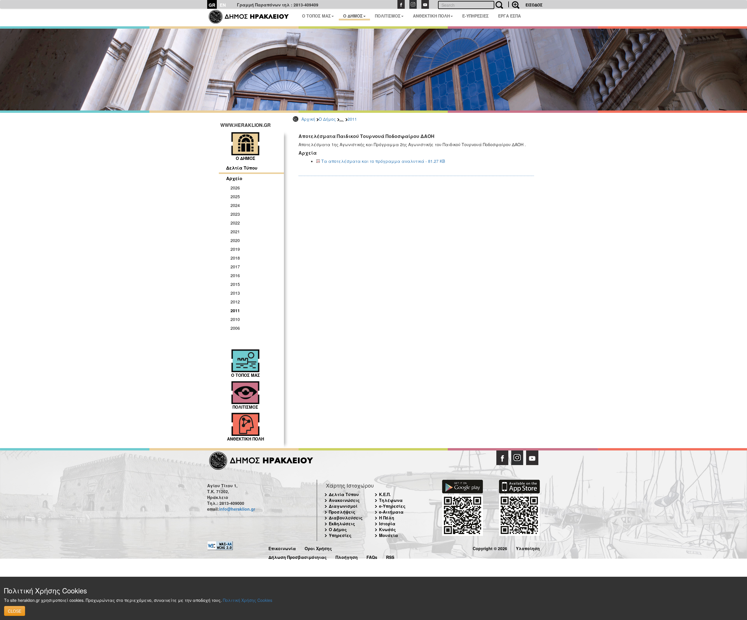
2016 (235, 275)
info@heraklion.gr (237, 509)
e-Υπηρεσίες (392, 506)
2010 (235, 319)
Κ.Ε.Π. (385, 494)
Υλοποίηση (528, 547)
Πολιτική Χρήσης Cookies (247, 600)
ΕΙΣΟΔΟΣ (534, 5)
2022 (235, 223)
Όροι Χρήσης (318, 547)
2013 (235, 293)
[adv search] (513, 4)
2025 (235, 196)
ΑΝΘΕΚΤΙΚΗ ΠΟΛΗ (431, 16)
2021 (235, 231)
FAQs (371, 556)
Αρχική (308, 119)
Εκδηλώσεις (342, 523)
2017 (235, 267)
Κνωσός (387, 529)
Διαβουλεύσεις (346, 518)
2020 (235, 240)
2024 (235, 205)
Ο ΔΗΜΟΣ (353, 16)
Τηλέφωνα (391, 500)
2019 (235, 249)
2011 (352, 119)
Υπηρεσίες (340, 535)
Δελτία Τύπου (241, 168)
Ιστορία (387, 523)
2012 (235, 302)
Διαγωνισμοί (343, 506)
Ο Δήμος (327, 119)
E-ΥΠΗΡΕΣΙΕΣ (475, 16)
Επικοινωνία (282, 547)
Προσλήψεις (342, 512)
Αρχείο (234, 178)
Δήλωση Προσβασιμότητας (297, 556)
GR (212, 5)
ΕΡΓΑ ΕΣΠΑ (509, 16)
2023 (235, 214)
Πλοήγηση (347, 556)
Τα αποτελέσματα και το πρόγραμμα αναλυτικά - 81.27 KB (383, 161)
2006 (235, 328)
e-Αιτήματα (391, 512)
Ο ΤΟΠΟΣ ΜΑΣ (316, 16)
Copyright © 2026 (490, 547)
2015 (235, 284)
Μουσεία (388, 535)
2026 (235, 188)
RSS (390, 556)
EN (223, 5)
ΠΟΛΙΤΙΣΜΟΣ (388, 16)
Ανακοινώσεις (344, 500)
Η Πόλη (386, 518)
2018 (235, 258)
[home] (252, 17)
